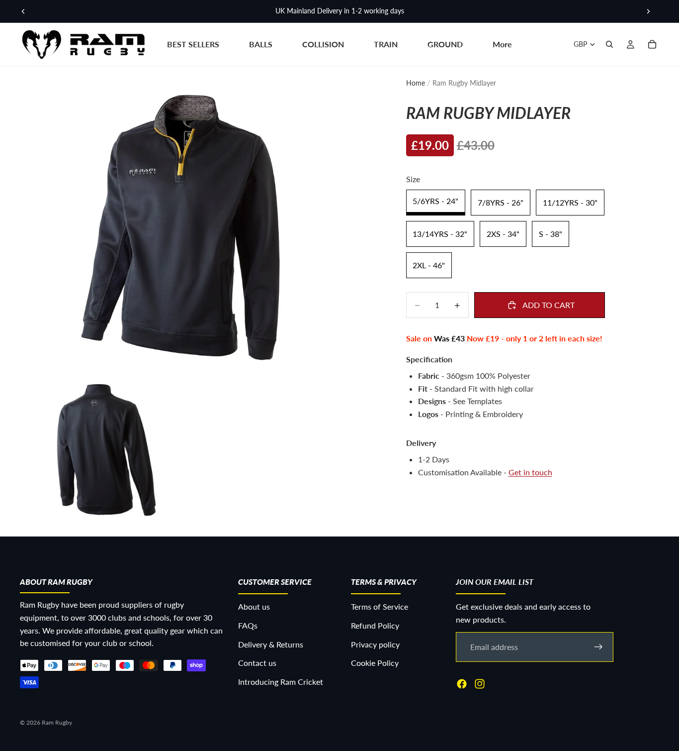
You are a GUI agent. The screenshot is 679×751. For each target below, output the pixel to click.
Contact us (257, 662)
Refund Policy (375, 625)
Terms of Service (379, 607)
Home (415, 83)
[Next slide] (648, 11)
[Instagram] (480, 684)
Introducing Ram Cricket (280, 681)
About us (254, 607)
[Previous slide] (23, 11)
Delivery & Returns (270, 644)
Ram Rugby (57, 722)
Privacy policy (375, 644)
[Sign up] (598, 647)
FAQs (247, 625)
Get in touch (530, 472)
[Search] (609, 44)
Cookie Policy (375, 662)
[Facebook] (462, 684)
